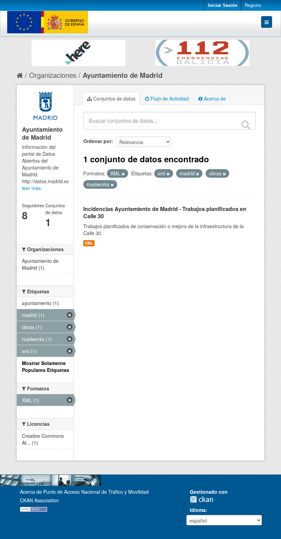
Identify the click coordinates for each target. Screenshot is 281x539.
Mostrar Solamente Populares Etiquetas (45, 366)
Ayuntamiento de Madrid (122, 75)
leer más (31, 188)
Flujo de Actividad (169, 98)
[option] (78, 51)
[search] (246, 124)
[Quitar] (123, 173)
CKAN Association (39, 500)
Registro (253, 5)
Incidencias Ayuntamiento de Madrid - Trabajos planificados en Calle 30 (164, 212)
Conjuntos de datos (113, 98)
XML (89, 243)
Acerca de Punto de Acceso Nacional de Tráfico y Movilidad (84, 491)
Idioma (198, 509)
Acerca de (214, 98)
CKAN (203, 499)
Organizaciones (52, 75)
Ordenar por (97, 141)
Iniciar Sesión (222, 5)
